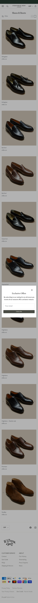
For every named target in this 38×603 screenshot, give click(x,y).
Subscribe (19, 311)
